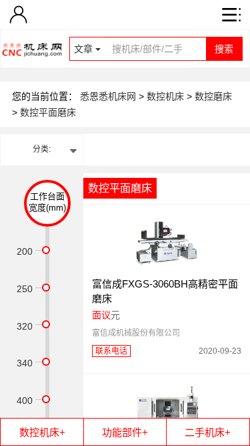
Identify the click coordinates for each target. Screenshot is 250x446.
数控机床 (167, 96)
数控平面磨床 (48, 112)
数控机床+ (42, 432)
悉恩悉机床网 (108, 96)
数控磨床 (213, 96)
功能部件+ (125, 432)
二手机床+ (208, 432)
